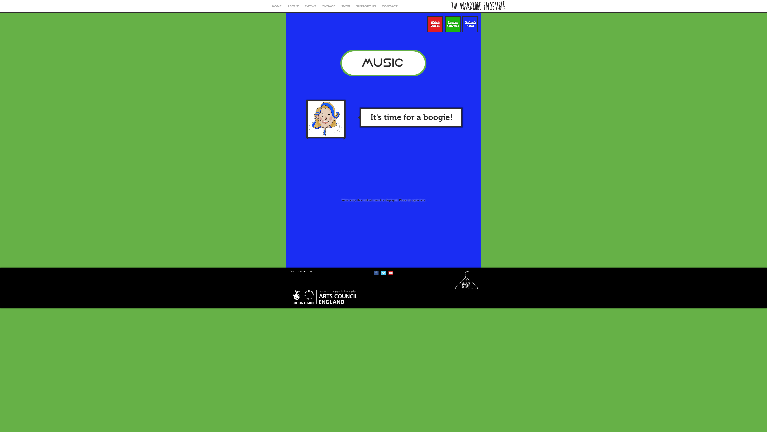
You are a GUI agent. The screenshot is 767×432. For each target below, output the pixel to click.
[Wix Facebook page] (376, 273)
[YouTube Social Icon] (390, 273)
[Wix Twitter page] (383, 273)
